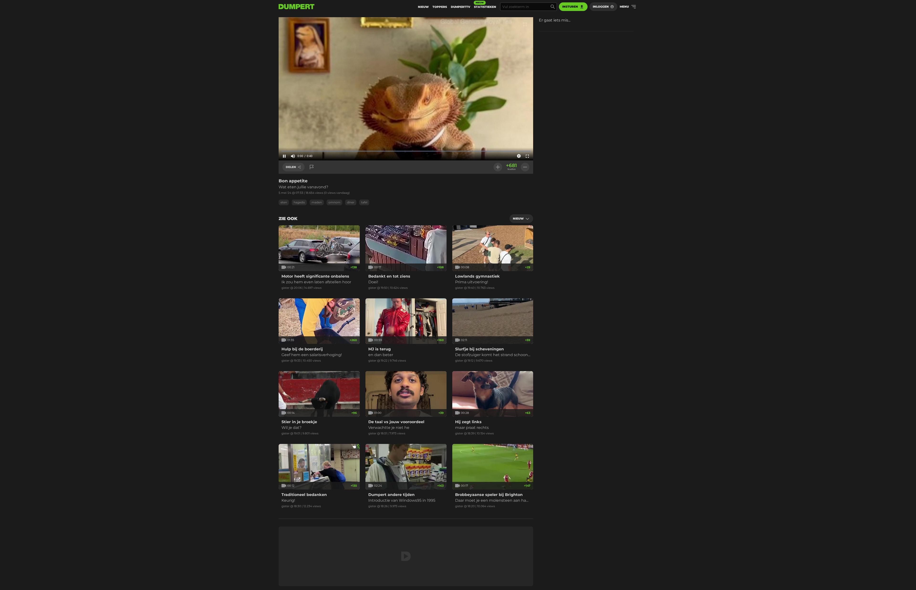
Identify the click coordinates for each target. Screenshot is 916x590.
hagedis (299, 202)
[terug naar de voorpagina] (296, 6)
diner (350, 202)
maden (317, 202)
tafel (364, 202)
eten (284, 202)
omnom (334, 202)
